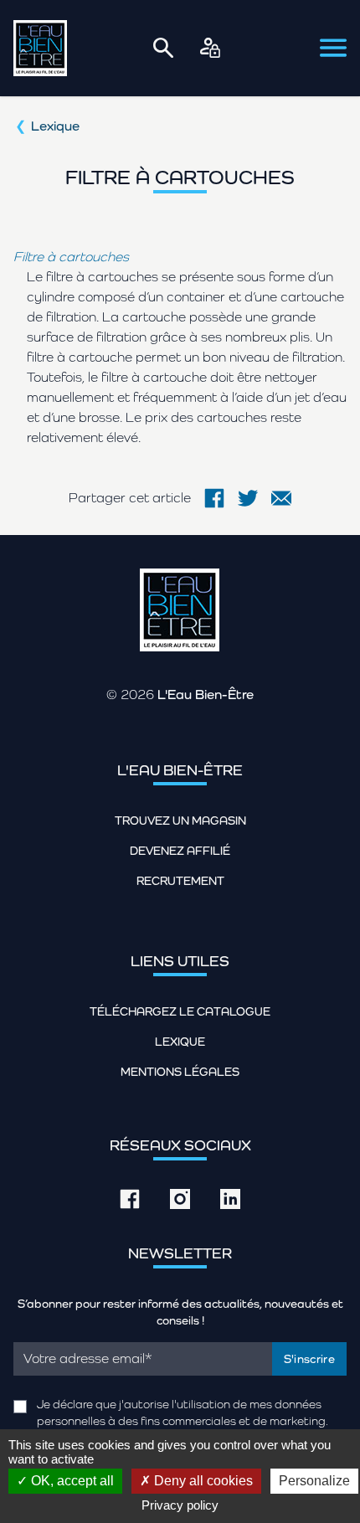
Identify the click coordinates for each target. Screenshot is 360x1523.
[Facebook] (214, 498)
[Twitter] (248, 498)
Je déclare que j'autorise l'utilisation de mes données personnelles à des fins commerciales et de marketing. (182, 1412)
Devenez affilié (180, 850)
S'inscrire (310, 1359)
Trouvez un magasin (180, 820)
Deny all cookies (202, 1481)
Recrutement (180, 881)
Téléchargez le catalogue (180, 1011)
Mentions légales (180, 1071)
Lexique (55, 126)
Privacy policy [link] (180, 1505)
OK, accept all (71, 1481)
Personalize (314, 1481)
